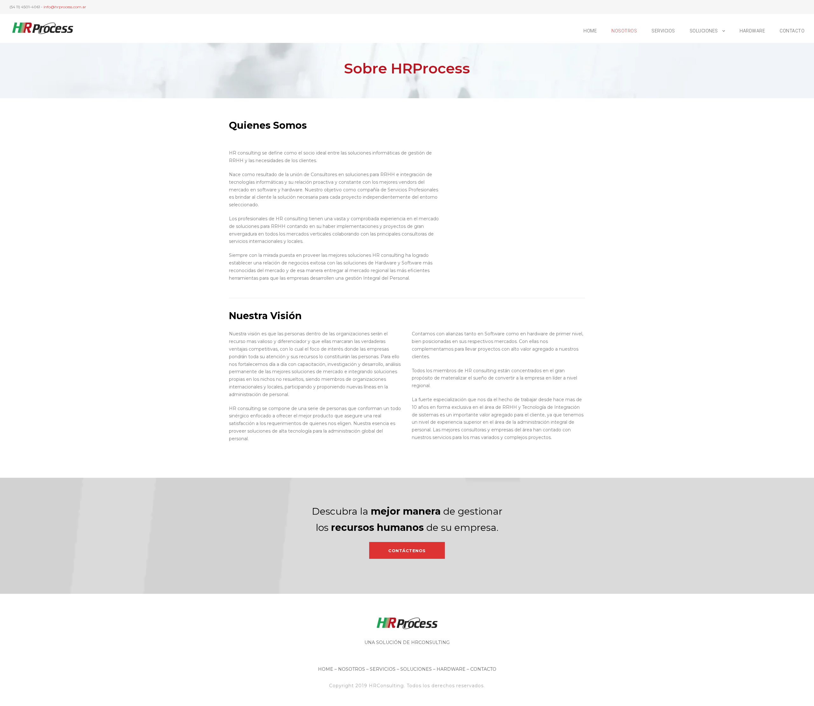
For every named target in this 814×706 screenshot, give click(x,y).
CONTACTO (792, 30)
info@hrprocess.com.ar (65, 6)
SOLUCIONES (704, 30)
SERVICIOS (663, 30)
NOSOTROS (624, 30)
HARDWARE (752, 30)
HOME (590, 30)
